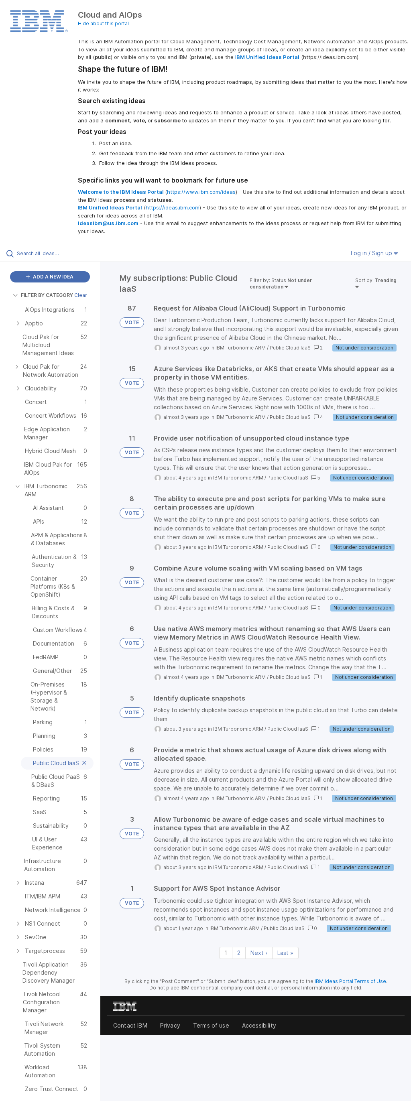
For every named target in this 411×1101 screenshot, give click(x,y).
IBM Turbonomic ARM (241, 348)
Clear (80, 295)
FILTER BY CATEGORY (47, 295)
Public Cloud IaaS (290, 348)
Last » (285, 952)
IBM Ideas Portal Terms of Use (350, 981)
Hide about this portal (103, 23)
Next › (258, 952)
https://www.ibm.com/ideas (201, 192)
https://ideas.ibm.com (172, 207)
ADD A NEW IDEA (52, 277)
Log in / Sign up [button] (372, 253)
